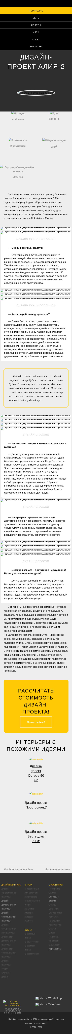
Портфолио (36, 10)
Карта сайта (55, 948)
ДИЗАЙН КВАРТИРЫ (11, 884)
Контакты (36, 46)
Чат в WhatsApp (51, 998)
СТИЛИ (28, 884)
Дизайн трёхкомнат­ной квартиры (9, 916)
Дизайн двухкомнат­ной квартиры (9, 904)
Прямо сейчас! (36, 722)
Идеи (36, 32)
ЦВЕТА (28, 929)
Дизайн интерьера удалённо (18, 868)
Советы (36, 25)
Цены (36, 17)
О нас (36, 39)
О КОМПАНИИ (56, 884)
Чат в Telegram (50, 1004)
